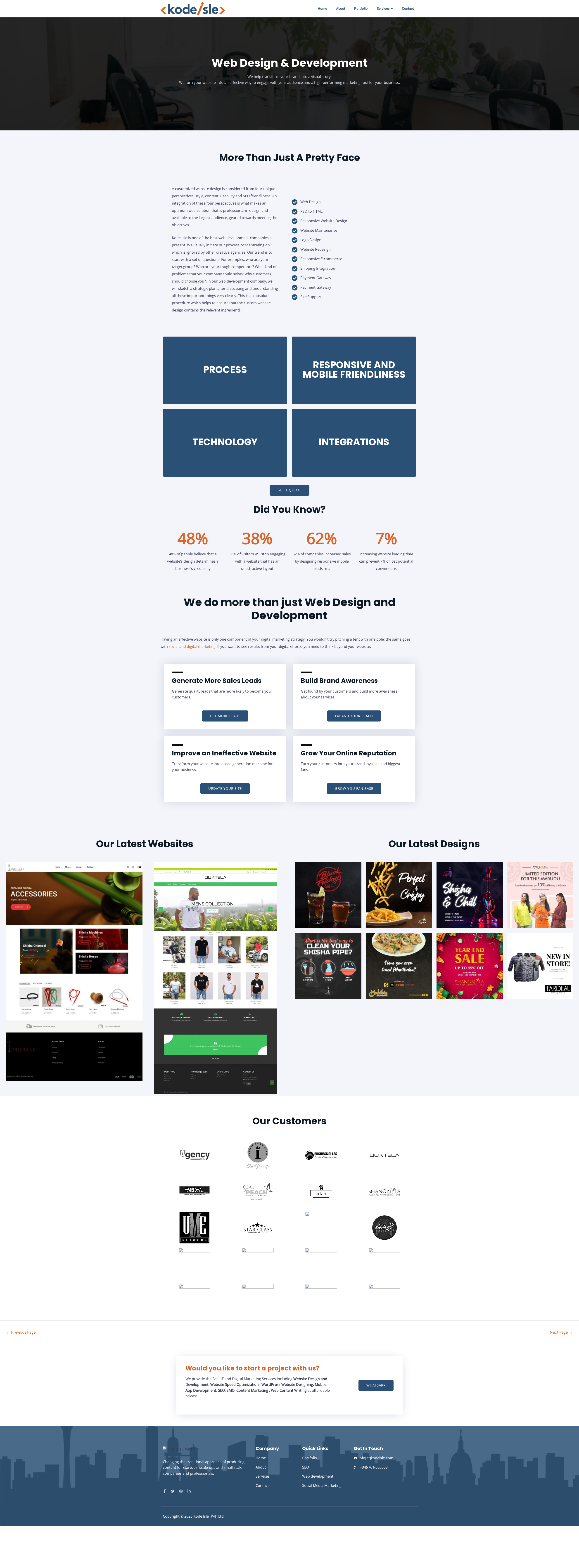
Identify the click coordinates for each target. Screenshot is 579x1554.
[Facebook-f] (164, 1491)
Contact (408, 9)
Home (322, 9)
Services (383, 9)
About (340, 9)
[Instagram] (181, 1491)
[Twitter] (173, 1491)
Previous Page (21, 1332)
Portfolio (361, 9)
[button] (289, 490)
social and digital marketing (192, 646)
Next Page (561, 1332)
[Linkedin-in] (189, 1491)
